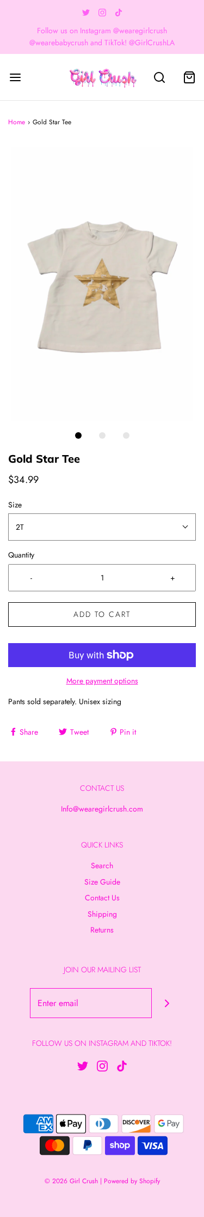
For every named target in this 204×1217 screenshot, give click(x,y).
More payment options (102, 680)
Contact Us (102, 897)
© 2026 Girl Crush (71, 1181)
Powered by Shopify (132, 1181)
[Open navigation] (15, 77)
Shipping (102, 914)
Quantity (21, 554)
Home (16, 122)
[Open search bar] (159, 77)
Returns (102, 929)
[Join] (167, 1003)
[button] (102, 284)
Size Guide (102, 881)
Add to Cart (102, 614)
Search (102, 865)
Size (15, 504)
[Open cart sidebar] (189, 77)
